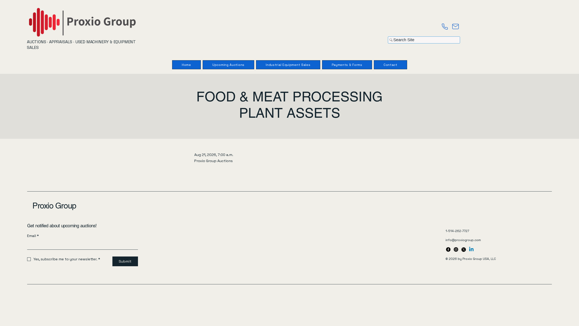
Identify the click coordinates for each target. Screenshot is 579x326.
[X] (463, 249)
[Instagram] (456, 249)
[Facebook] (448, 249)
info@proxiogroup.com (463, 240)
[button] (347, 64)
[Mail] (455, 26)
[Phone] (444, 26)
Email (33, 235)
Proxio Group (54, 205)
